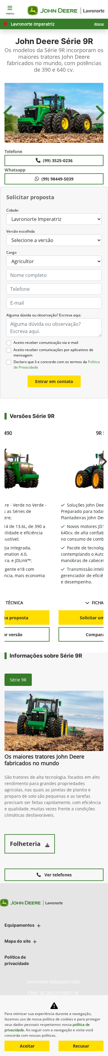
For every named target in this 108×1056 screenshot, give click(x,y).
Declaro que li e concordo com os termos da (57, 364)
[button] (9, 113)
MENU (10, 13)
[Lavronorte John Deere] (67, 10)
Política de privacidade (16, 960)
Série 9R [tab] (18, 680)
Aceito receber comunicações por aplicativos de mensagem (53, 352)
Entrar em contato (54, 381)
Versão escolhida (20, 231)
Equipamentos (19, 925)
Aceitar (27, 1046)
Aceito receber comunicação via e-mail (46, 342)
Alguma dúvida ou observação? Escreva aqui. (43, 315)
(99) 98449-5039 (57, 179)
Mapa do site (17, 941)
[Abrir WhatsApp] (93, 1041)
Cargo (11, 252)
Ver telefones (57, 875)
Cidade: (12, 210)
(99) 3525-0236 (58, 160)
